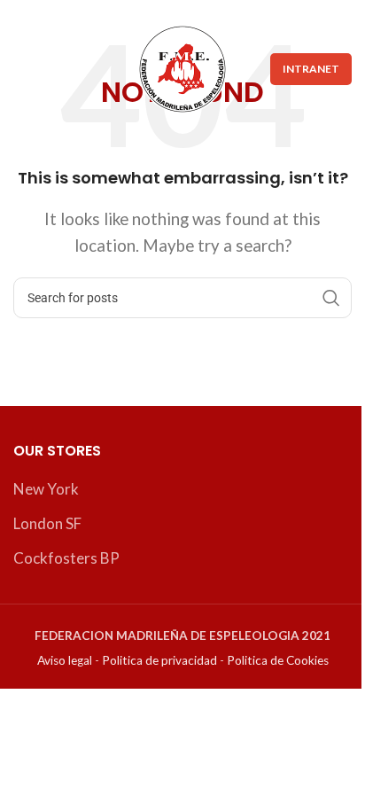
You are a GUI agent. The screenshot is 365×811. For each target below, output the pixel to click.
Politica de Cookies (278, 660)
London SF (47, 523)
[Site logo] (182, 67)
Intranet (311, 68)
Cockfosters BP (66, 558)
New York (46, 489)
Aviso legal (64, 660)
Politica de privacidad (159, 660)
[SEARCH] (331, 297)
